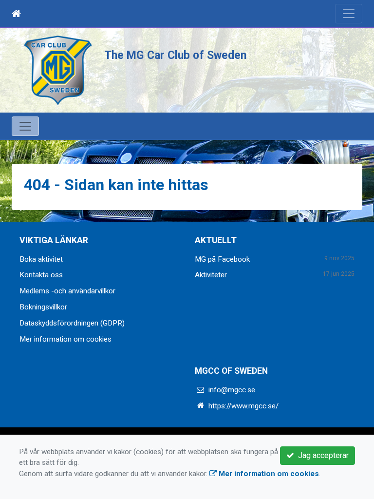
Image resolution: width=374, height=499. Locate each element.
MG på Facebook (222, 259)
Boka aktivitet (41, 259)
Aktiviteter (211, 274)
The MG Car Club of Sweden (175, 55)
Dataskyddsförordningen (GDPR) (72, 323)
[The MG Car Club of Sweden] (58, 70)
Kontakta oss (41, 274)
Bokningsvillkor (43, 307)
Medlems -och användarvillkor (67, 291)
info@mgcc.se (231, 389)
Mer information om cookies (65, 339)
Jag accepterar (321, 455)
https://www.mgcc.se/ (243, 406)
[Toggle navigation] (348, 13)
